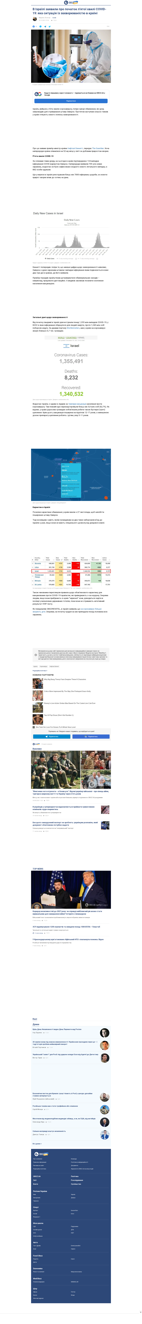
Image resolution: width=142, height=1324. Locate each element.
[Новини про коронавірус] (36, 744)
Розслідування (77, 1180)
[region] (71, 131)
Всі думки (36, 1144)
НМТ (72, 1233)
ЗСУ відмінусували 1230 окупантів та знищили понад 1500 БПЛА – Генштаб (66, 927)
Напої (73, 1259)
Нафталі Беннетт (75, 148)
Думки (36, 1024)
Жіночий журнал (38, 1298)
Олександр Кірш (38, 1122)
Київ (34, 1194)
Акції (34, 1249)
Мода (73, 1295)
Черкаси (36, 1201)
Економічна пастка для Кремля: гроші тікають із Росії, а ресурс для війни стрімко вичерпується (62, 1095)
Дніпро (73, 1197)
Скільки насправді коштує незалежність (49, 1131)
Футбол (35, 1210)
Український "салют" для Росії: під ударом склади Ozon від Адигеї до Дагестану (65, 1054)
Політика (74, 1176)
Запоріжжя (36, 1197)
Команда (74, 1159)
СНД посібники (38, 1236)
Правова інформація (39, 1162)
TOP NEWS (38, 869)
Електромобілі (75, 1245)
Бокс (72, 1213)
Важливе (37, 749)
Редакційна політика (39, 670)
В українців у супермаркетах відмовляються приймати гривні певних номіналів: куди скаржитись (63, 808)
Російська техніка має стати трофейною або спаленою (55, 1106)
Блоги (35, 1184)
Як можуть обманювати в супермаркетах (47, 812)
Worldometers (73, 328)
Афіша (35, 1292)
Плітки (73, 1292)
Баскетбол (74, 1210)
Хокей (35, 1213)
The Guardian (98, 148)
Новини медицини (38, 1282)
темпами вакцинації (77, 404)
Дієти (35, 1262)
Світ (35, 1180)
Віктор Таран (37, 1058)
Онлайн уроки (37, 1229)
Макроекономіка (76, 1271)
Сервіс (73, 1249)
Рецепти (35, 1259)
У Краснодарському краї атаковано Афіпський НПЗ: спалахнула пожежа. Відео (68, 939)
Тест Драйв (37, 1245)
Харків (73, 1194)
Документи (74, 1165)
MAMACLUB (74, 1282)
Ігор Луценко (37, 1033)
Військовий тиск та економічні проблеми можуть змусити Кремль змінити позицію (61, 917)
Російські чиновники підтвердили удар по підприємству (52, 943)
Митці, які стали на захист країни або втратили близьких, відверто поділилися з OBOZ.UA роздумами (68, 797)
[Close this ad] (140, 1312)
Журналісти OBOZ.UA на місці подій (82, 1169)
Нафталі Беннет (54, 666)
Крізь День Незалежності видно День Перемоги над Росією (57, 1029)
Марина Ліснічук (44, 18)
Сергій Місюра (38, 1109)
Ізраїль (35, 666)
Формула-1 (36, 1217)
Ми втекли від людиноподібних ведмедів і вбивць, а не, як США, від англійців (64, 1119)
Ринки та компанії (38, 1271)
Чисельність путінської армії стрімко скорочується (50, 930)
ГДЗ (34, 1226)
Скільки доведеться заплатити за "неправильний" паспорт (53, 828)
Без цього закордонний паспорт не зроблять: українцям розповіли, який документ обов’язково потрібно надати (65, 823)
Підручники (74, 1226)
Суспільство (76, 1184)
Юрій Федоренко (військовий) (43, 1099)
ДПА (72, 1229)
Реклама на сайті (38, 1165)
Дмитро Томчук (38, 1134)
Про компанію (37, 1159)
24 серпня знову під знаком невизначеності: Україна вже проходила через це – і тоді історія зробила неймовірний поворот (65, 1043)
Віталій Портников (39, 1047)
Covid (54, 17)
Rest (35, 1019)
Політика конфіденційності (79, 1162)
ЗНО (34, 1233)
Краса (35, 1295)
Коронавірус (43, 666)
